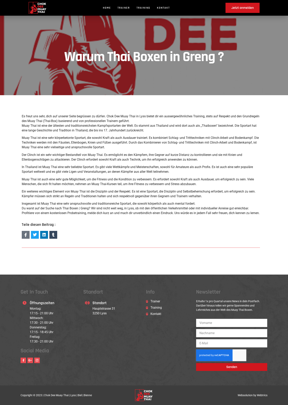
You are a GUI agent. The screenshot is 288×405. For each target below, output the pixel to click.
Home (107, 8)
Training (143, 8)
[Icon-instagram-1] (37, 360)
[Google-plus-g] (30, 360)
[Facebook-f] (23, 360)
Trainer (124, 8)
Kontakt (163, 8)
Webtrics (262, 395)
